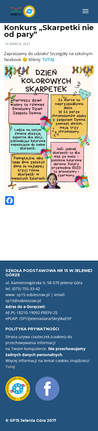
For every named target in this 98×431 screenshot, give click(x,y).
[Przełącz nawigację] (85, 11)
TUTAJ (48, 59)
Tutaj (10, 366)
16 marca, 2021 (17, 44)
